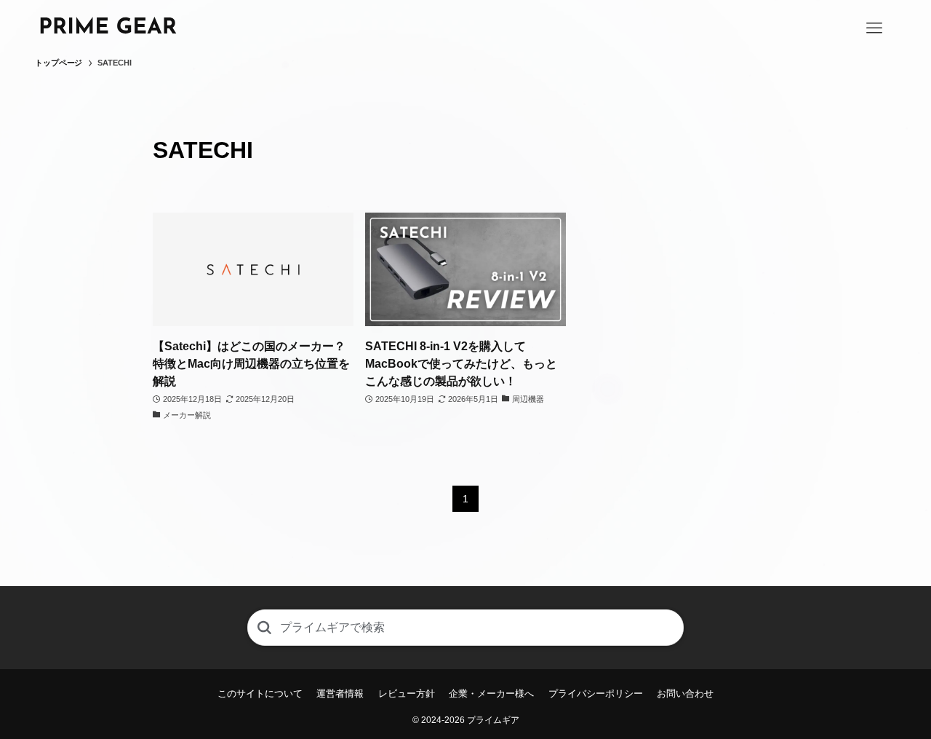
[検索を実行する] (264, 627)
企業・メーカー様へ (491, 693)
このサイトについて (260, 693)
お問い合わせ (685, 693)
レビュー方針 (406, 693)
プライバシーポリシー (595, 693)
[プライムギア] (107, 28)
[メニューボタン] (874, 28)
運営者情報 (340, 693)
